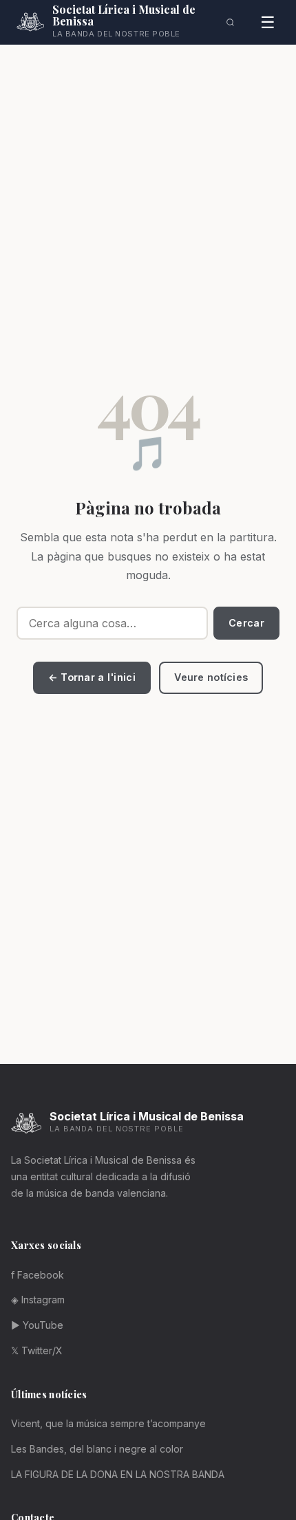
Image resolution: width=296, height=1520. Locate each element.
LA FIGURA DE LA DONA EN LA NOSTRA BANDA (117, 1474)
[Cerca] (231, 22)
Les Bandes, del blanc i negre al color (97, 1449)
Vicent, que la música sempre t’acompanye (108, 1423)
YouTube (37, 1325)
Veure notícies (211, 677)
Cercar (246, 623)
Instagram (38, 1299)
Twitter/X (37, 1350)
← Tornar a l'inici (92, 677)
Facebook (37, 1275)
